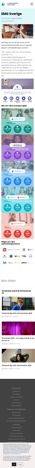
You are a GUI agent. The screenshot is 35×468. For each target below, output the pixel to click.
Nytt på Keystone (7, 21)
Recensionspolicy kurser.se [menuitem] (16, 439)
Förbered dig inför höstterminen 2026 (17, 313)
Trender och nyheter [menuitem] (16, 397)
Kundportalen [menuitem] (16, 430)
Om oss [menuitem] (16, 400)
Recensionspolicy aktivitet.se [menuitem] (16, 442)
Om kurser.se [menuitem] (16, 388)
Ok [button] (14, 464)
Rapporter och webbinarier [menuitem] (16, 409)
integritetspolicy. (17, 453)
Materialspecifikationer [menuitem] (16, 436)
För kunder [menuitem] (16, 425)
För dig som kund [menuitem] (16, 427)
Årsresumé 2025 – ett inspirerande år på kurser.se (18, 339)
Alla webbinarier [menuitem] (16, 412)
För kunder (17, 344)
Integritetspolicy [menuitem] (16, 405)
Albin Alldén (5, 18)
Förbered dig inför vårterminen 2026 (16, 365)
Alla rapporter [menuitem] (16, 415)
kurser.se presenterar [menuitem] (16, 433)
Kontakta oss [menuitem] (16, 391)
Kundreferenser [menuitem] (16, 403)
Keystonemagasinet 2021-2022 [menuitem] (16, 421)
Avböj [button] (20, 464)
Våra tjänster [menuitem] (16, 394)
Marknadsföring (14, 316)
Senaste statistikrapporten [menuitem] (16, 418)
